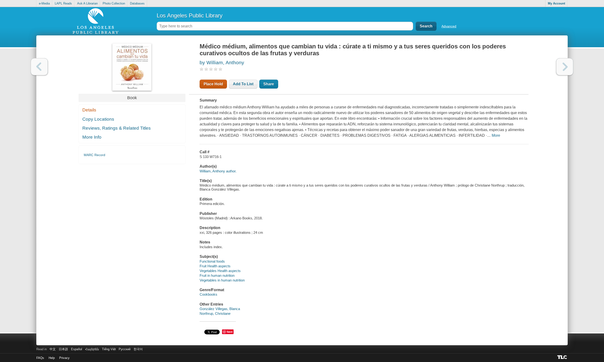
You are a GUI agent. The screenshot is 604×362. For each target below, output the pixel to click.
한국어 (138, 349)
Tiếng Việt (109, 349)
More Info (91, 137)
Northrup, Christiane (215, 313)
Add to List (243, 84)
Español (76, 349)
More (496, 135)
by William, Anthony (222, 62)
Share (268, 84)
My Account (556, 3)
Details (89, 109)
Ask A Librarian (87, 3)
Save (230, 331)
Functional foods (212, 261)
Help (52, 358)
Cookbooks (208, 294)
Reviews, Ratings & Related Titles (116, 128)
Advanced (448, 26)
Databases (137, 3)
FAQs (40, 358)
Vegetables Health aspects (220, 271)
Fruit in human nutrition (217, 275)
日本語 (63, 349)
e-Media (44, 3)
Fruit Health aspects (215, 266)
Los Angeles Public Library (189, 15)
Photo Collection (114, 3)
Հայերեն (92, 349)
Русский (124, 349)
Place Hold (213, 84)
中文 (53, 349)
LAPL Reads (63, 3)
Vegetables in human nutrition (222, 280)
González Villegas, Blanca (220, 309)
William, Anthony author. (218, 171)
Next (564, 66)
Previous (39, 66)
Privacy (64, 358)
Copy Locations (98, 119)
